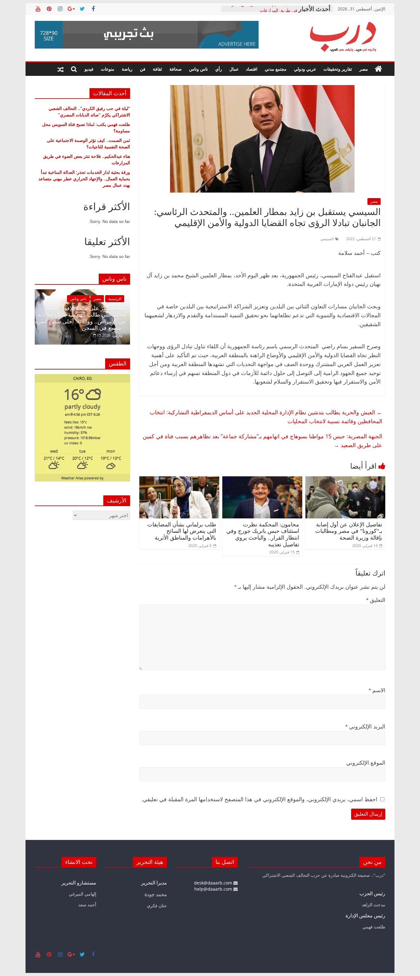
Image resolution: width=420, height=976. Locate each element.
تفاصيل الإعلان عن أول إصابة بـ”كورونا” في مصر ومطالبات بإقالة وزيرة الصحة (348, 531)
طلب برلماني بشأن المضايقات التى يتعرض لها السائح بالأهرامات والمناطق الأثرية (181, 531)
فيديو (89, 69)
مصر (363, 69)
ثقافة (157, 69)
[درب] (378, 69)
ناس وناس (198, 69)
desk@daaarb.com (213, 883)
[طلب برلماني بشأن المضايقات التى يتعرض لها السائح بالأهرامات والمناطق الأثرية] (179, 480)
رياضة (127, 69)
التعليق (375, 600)
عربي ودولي (305, 69)
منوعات (107, 69)
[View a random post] (60, 69)
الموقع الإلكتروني (365, 763)
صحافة (175, 69)
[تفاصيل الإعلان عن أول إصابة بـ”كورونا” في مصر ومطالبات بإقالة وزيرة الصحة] (345, 480)
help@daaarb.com (213, 889)
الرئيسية (114, 298)
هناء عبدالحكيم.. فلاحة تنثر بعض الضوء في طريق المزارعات (263, 12)
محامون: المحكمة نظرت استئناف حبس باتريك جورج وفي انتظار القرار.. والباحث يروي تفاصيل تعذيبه (262, 534)
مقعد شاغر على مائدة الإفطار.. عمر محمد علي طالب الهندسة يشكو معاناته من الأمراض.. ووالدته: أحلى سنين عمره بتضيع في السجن (80, 318)
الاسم (377, 690)
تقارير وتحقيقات (337, 69)
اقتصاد (251, 69)
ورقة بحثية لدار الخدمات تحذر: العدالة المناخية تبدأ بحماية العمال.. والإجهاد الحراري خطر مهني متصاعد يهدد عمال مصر (84, 178)
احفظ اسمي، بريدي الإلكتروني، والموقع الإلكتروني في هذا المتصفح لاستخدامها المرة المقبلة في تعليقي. (259, 799)
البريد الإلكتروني (365, 727)
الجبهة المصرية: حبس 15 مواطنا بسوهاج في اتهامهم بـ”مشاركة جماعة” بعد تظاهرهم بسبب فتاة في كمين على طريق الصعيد (262, 440)
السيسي (327, 238)
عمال (234, 69)
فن (142, 69)
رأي (218, 69)
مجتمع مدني (276, 69)
